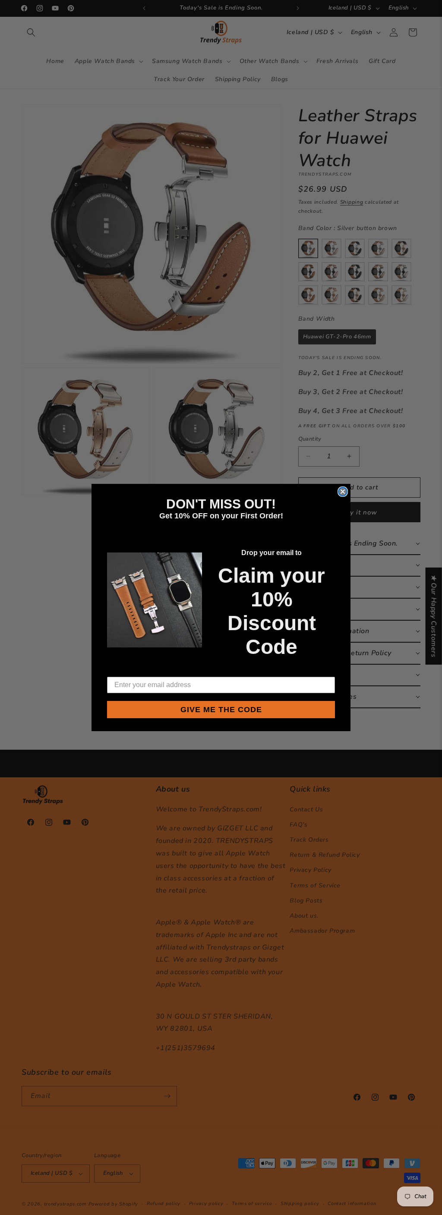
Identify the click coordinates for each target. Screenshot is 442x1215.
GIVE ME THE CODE (221, 709)
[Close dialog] (342, 491)
